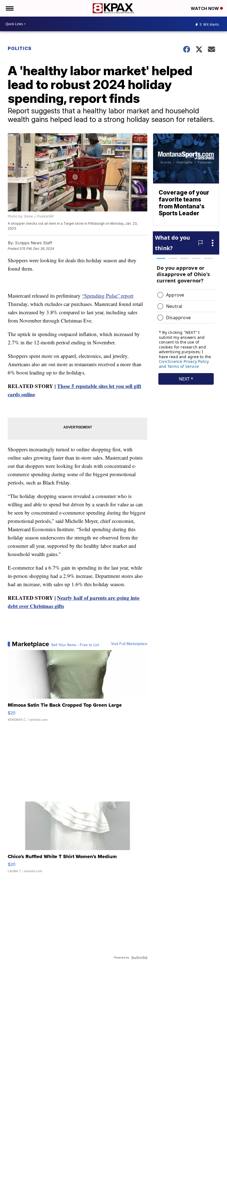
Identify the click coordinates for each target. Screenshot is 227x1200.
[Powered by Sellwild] (139, 958)
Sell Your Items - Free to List (75, 645)
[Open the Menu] (9, 8)
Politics (20, 48)
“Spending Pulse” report (107, 295)
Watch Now (205, 8)
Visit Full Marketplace (129, 644)
